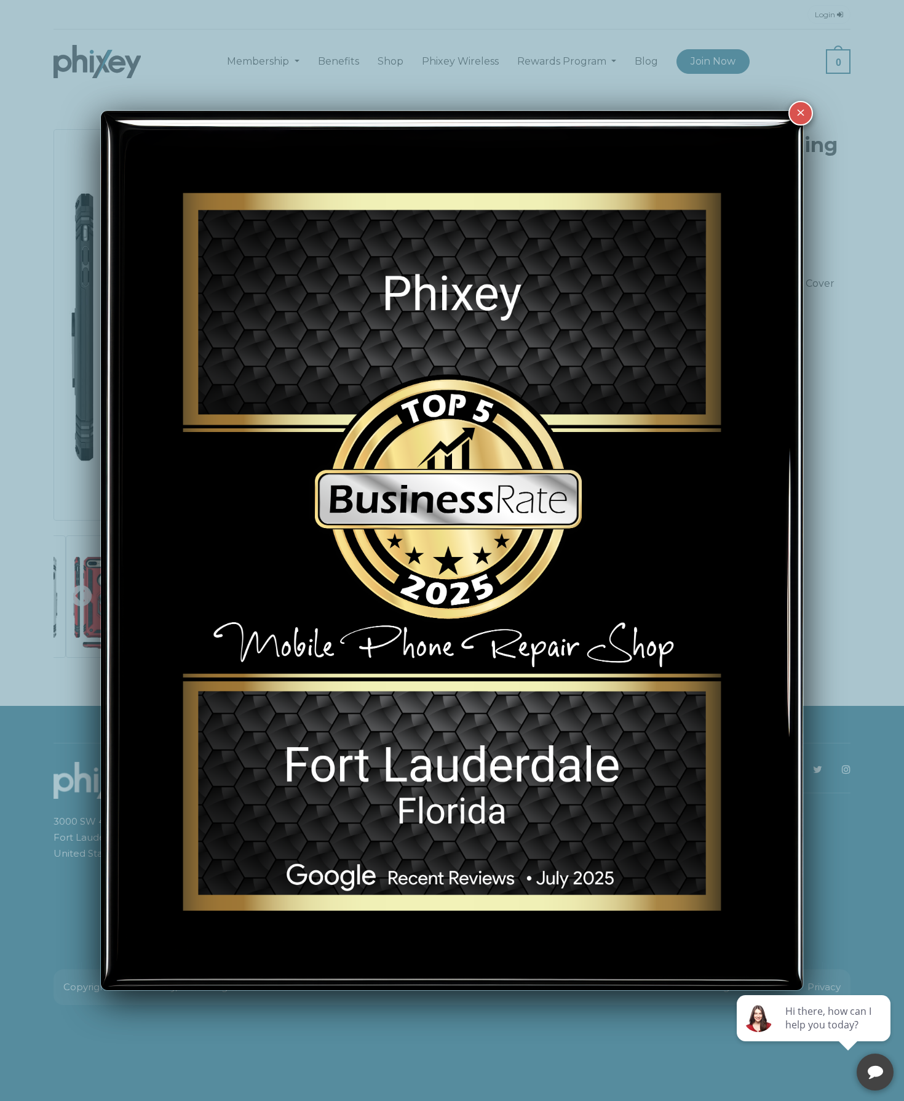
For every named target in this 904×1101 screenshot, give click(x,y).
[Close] (800, 113)
